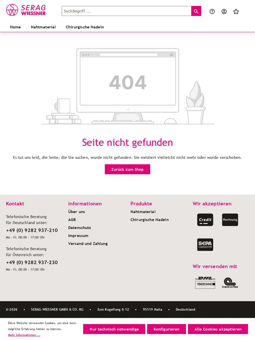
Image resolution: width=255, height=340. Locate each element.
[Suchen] (196, 11)
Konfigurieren (167, 329)
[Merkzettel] (236, 11)
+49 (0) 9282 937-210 (32, 230)
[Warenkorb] (245, 11)
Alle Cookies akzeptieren (218, 329)
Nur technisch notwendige (114, 329)
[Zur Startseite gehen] (31, 10)
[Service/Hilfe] (212, 11)
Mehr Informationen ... (24, 335)
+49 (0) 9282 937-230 (32, 262)
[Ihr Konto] (224, 11)
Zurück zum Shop (127, 169)
